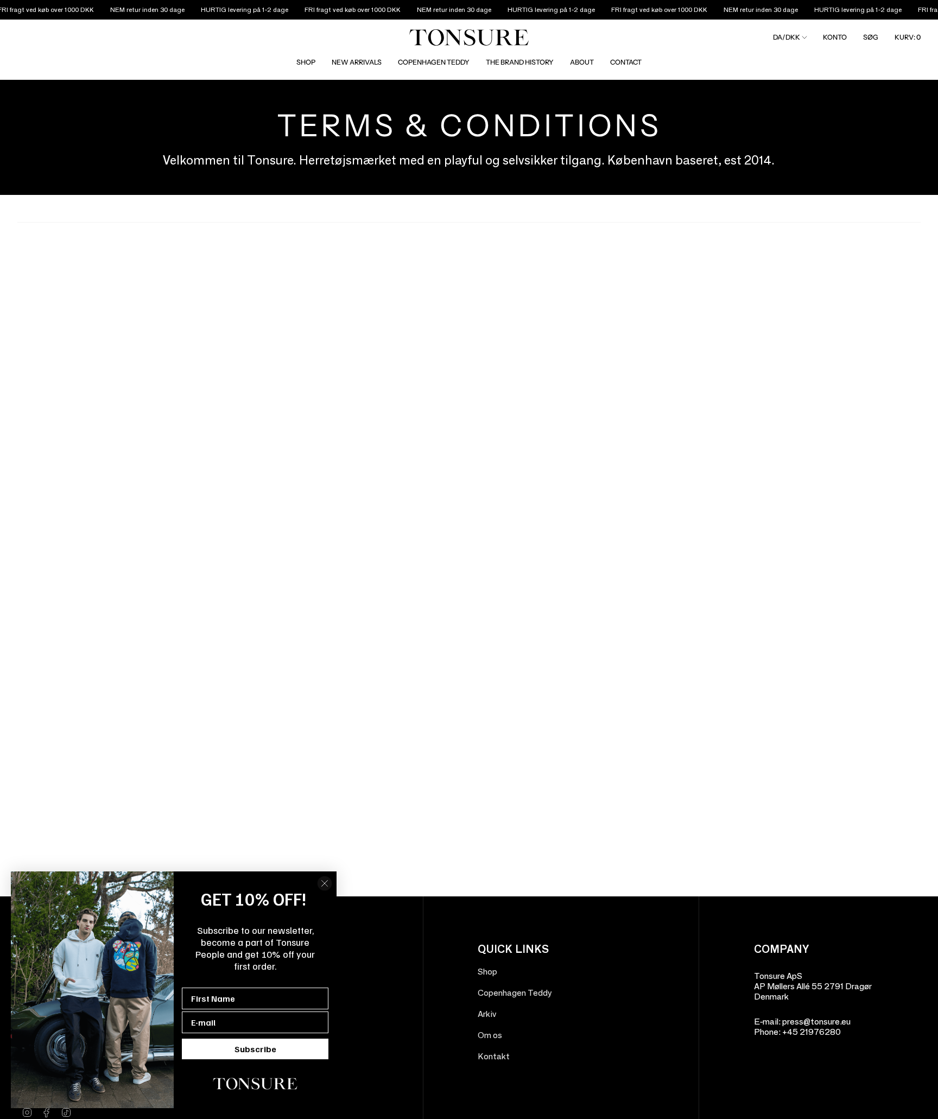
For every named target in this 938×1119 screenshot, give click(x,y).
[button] (306, 62)
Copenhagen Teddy (515, 993)
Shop (487, 971)
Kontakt (494, 1056)
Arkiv (487, 1014)
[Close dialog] (324, 883)
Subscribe (255, 1049)
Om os (490, 1035)
